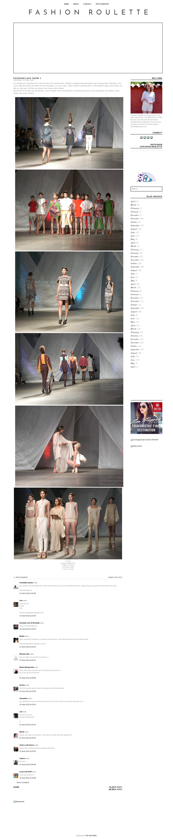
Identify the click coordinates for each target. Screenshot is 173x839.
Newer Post (115, 789)
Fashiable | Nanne (26, 583)
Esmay (22, 685)
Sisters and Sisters (26, 745)
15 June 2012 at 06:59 (27, 678)
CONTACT (87, 3)
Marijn (21, 732)
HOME (66, 3)
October (134, 222)
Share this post (115, 577)
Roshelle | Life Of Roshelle (29, 623)
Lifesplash (23, 698)
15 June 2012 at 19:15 (27, 705)
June (133, 236)
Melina (21, 636)
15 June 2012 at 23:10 (27, 751)
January (134, 212)
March (133, 205)
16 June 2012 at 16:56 (27, 778)
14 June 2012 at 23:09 (27, 593)
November (135, 219)
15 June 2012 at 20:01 (27, 725)
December (135, 215)
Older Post (115, 787)
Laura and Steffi (25, 772)
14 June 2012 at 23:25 (27, 616)
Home (16, 787)
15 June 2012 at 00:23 (27, 629)
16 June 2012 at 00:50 (27, 765)
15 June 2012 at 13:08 (27, 691)
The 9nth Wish (91, 836)
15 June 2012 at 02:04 (27, 647)
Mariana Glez (24, 654)
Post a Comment (23, 782)
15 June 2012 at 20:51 (27, 738)
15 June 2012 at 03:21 (27, 660)
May (132, 239)
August (134, 229)
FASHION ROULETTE (90, 12)
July (132, 233)
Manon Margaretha (26, 667)
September (135, 226)
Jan (20, 712)
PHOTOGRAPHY (102, 3)
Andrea (22, 758)
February (135, 209)
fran (21, 600)
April (133, 202)
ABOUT (76, 3)
